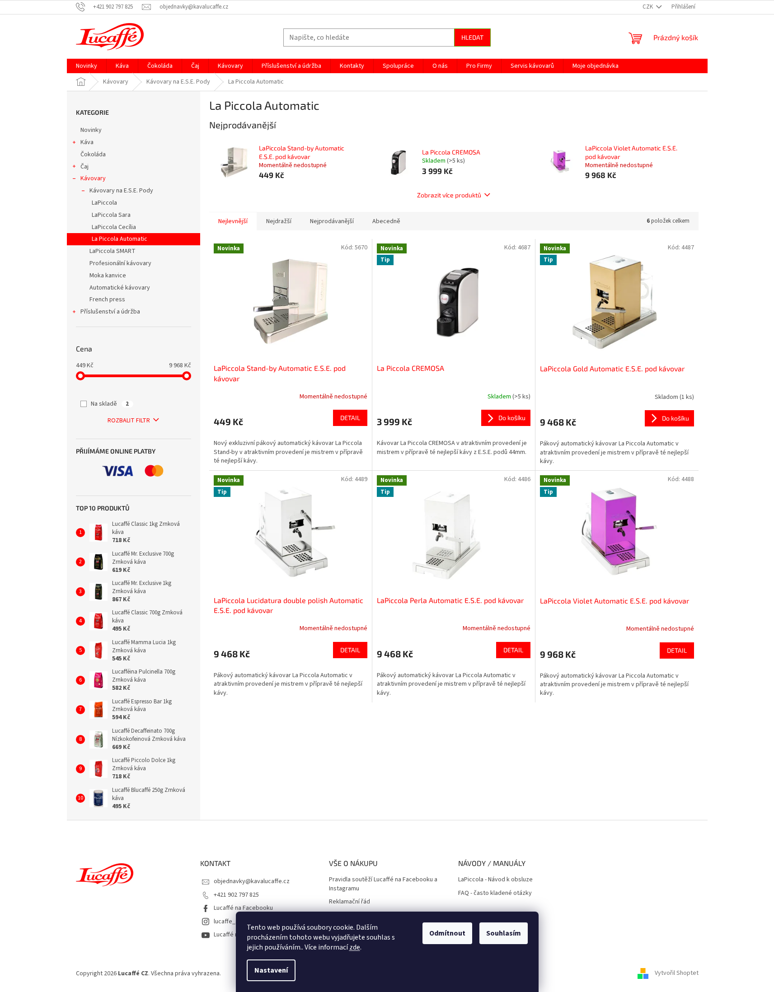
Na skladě (110, 403)
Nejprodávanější (332, 221)
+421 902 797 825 (236, 894)
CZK (648, 7)
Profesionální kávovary (120, 263)
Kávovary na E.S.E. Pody (121, 190)
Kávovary (93, 178)
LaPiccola (104, 202)
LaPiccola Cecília (114, 227)
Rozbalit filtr (129, 420)
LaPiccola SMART (112, 251)
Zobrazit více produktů (449, 195)
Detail (350, 417)
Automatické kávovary (119, 287)
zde (354, 947)
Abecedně (386, 221)
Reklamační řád (349, 902)
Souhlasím (503, 933)
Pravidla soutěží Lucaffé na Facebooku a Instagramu (383, 884)
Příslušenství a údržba (110, 311)
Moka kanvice (107, 275)
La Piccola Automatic (119, 238)
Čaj (84, 166)
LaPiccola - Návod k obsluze (495, 879)
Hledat (472, 37)
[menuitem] (86, 66)
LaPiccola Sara (111, 215)
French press (107, 299)
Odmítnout (447, 933)
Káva (87, 142)
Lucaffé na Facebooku (243, 907)
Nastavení (271, 970)
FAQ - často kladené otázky (495, 893)
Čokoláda (93, 154)
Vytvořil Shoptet (677, 973)
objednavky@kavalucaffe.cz (252, 881)
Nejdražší (278, 221)
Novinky (91, 130)
